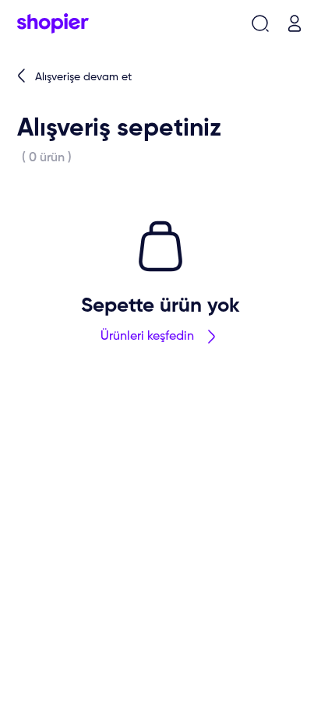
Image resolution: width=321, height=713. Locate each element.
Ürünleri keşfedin (147, 336)
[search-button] (260, 23)
